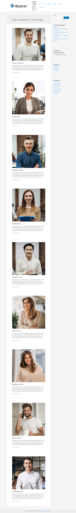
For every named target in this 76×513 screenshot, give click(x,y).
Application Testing (57, 82)
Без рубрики (56, 92)
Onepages (54, 3)
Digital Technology (57, 86)
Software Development (58, 89)
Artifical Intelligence (57, 84)
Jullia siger (16, 116)
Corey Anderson (18, 63)
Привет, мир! (56, 27)
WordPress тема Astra (47, 510)
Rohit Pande (16, 438)
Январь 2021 (56, 68)
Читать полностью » (16, 72)
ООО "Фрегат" (34, 4)
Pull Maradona (17, 491)
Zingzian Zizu (17, 277)
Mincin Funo (16, 331)
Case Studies (41, 7)
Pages (40, 3)
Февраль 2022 (56, 66)
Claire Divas (16, 224)
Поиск (55, 15)
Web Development (57, 91)
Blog (43, 3)
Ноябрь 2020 (56, 70)
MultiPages (49, 3)
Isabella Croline (17, 170)
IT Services (56, 87)
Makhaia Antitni (17, 384)
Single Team (60, 3)
